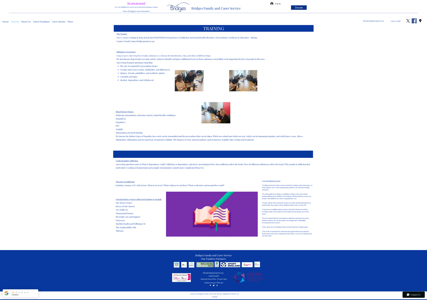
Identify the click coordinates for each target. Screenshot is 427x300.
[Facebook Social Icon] (414, 20)
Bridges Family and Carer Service (216, 8)
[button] (255, 234)
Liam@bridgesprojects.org (142, 41)
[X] (408, 20)
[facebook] (217, 285)
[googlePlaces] (420, 20)
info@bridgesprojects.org (373, 21)
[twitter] (214, 285)
